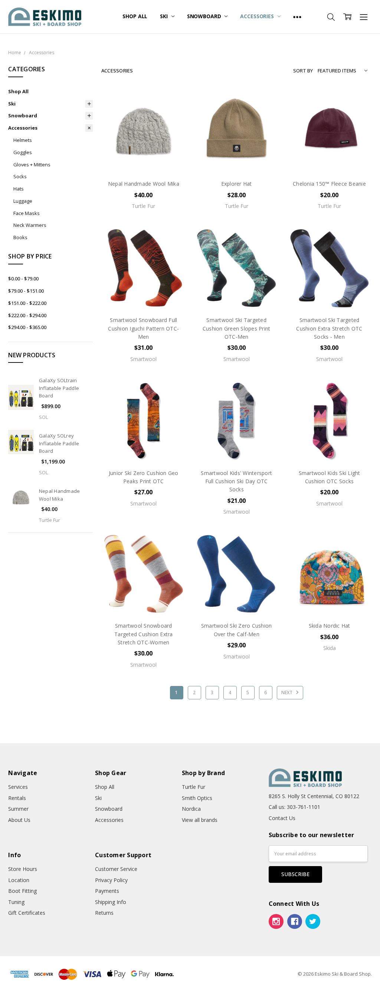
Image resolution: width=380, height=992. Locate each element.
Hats (18, 188)
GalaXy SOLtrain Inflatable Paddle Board (59, 388)
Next (287, 692)
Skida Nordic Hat (329, 625)
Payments (107, 890)
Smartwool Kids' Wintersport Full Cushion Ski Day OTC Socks (236, 481)
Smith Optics (197, 797)
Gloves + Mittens (31, 164)
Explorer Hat (236, 183)
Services (18, 786)
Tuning (16, 901)
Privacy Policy (111, 880)
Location (18, 880)
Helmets (22, 140)
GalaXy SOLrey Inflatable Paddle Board (59, 443)
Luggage (22, 201)
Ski (164, 16)
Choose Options (144, 158)
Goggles (22, 152)
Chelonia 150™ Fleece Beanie (329, 183)
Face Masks (26, 213)
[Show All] (297, 16)
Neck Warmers (29, 225)
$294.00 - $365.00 (27, 327)
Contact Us (282, 818)
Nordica (191, 808)
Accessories (257, 16)
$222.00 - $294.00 (27, 315)
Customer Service (116, 868)
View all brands (199, 819)
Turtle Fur (193, 786)
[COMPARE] (172, 114)
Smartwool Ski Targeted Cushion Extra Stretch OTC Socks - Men (329, 328)
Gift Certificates (26, 912)
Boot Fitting (22, 890)
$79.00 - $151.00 (26, 290)
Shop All (134, 16)
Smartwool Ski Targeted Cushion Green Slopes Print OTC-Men (237, 328)
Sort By (303, 70)
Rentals (17, 797)
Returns (104, 912)
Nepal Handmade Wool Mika (143, 183)
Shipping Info (110, 901)
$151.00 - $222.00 (27, 303)
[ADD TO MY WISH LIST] (172, 126)
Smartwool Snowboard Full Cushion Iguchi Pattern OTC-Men (143, 328)
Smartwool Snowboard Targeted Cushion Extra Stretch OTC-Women (143, 634)
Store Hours (22, 868)
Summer (18, 808)
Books (20, 237)
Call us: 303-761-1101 (294, 806)
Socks (20, 176)
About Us (19, 819)
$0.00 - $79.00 (23, 278)
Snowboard (205, 16)
